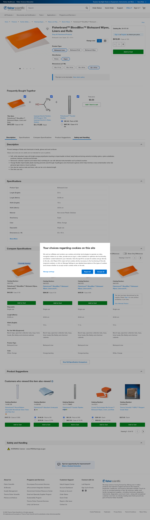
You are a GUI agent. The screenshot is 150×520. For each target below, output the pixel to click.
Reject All (87, 272)
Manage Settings (48, 272)
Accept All (100, 272)
